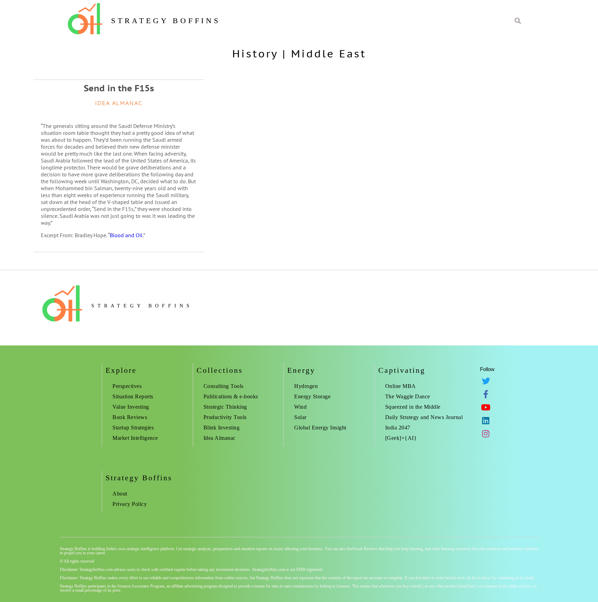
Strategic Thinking (225, 407)
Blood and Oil (126, 235)
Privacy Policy (129, 504)
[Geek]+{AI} (401, 438)
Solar (300, 417)
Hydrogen (306, 386)
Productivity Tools (225, 417)
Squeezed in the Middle (413, 407)
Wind (300, 407)
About (119, 494)
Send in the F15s (119, 88)
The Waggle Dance (407, 396)
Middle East (328, 53)
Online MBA (400, 386)
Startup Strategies (133, 427)
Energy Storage (312, 396)
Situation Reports (132, 396)
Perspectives (127, 386)
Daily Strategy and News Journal (424, 417)
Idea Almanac (219, 438)
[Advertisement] (488, 114)
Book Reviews (129, 417)
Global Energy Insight (320, 427)
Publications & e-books (230, 396)
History (255, 53)
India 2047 (397, 427)
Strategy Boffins (165, 20)
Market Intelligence (135, 438)
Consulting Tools (223, 386)
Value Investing (130, 407)
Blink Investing (221, 427)
